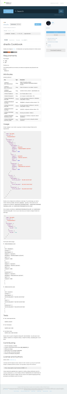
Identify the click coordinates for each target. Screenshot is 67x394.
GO (61, 11)
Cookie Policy (39, 391)
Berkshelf (9, 30)
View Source (56, 32)
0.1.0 (15, 24)
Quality (24, 40)
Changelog (18, 40)
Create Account (54, 3)
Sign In (62, 3)
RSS (5, 22)
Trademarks (6, 389)
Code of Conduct (16, 391)
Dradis (14, 49)
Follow (38, 24)
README (6, 39)
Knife (13, 30)
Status (51, 391)
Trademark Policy (45, 391)
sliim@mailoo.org (12, 359)
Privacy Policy (33, 391)
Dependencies (11, 40)
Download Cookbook (56, 50)
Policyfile (5, 30)
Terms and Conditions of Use (25, 391)
